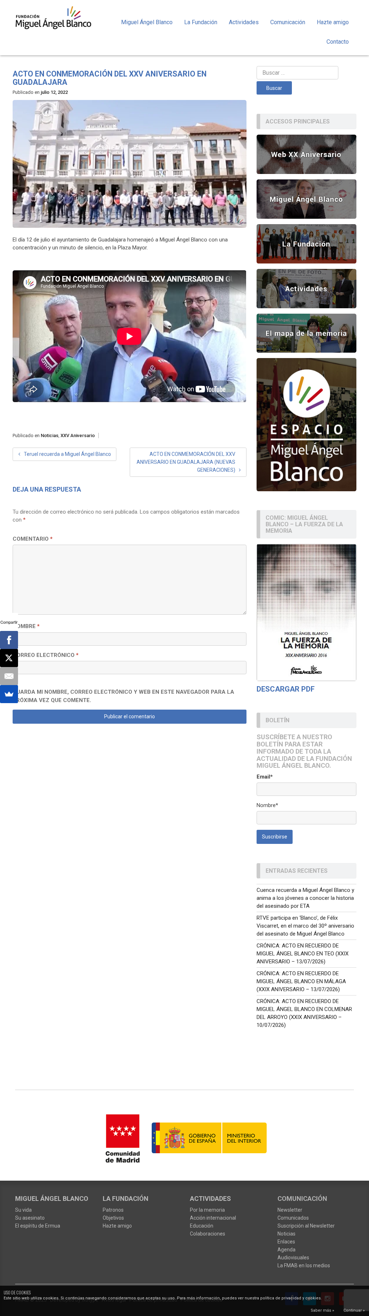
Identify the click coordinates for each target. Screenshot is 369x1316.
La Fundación (200, 22)
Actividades (244, 22)
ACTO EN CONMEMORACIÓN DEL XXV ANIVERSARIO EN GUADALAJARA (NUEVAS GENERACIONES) (186, 462)
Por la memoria (207, 1210)
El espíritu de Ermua (37, 1226)
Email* (265, 777)
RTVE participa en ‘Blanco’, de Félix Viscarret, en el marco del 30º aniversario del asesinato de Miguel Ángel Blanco (305, 926)
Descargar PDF (286, 689)
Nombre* (267, 805)
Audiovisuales (293, 1257)
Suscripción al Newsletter (306, 1226)
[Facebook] (9, 640)
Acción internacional (213, 1218)
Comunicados (293, 1218)
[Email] (9, 676)
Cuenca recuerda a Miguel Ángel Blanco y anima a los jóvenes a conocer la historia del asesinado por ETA (305, 898)
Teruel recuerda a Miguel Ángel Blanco (67, 454)
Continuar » (354, 1310)
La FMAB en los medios (303, 1265)
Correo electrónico (46, 655)
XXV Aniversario (78, 435)
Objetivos (113, 1218)
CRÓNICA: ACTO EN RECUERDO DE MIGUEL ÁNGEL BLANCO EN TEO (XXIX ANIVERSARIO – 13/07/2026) (302, 953)
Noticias (49, 435)
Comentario (33, 539)
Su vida (23, 1210)
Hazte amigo (333, 22)
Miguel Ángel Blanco (147, 22)
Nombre (26, 626)
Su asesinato (30, 1218)
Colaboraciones (207, 1234)
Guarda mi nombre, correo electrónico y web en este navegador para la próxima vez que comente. (123, 696)
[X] (9, 658)
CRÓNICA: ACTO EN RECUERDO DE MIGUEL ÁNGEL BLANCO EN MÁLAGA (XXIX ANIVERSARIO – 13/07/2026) (301, 981)
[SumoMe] (9, 694)
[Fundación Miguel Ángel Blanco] (53, 17)
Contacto (337, 41)
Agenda (286, 1249)
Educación (201, 1226)
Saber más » (322, 1310)
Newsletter (289, 1210)
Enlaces (286, 1242)
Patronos (113, 1210)
